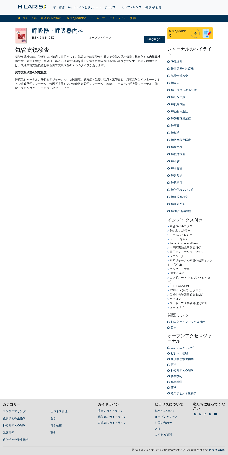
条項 (157, 428)
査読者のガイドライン (112, 422)
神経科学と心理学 (14, 425)
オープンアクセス (166, 416)
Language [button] (153, 39)
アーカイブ (98, 18)
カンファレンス (131, 7)
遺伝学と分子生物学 (15, 439)
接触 (133, 18)
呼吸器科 (176, 61)
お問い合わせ (152, 7)
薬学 (53, 432)
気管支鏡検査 (179, 75)
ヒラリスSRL (217, 450)
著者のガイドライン (110, 410)
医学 (53, 418)
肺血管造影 (177, 204)
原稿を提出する (77, 18)
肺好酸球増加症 (180, 118)
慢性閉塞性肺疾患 (182, 68)
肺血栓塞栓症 (179, 197)
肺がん (175, 83)
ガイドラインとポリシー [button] (83, 7)
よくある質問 (163, 434)
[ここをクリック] (32, 7)
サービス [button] (110, 7)
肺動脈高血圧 (179, 111)
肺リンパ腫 (177, 97)
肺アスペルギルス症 (183, 90)
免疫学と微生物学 (14, 418)
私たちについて (165, 410)
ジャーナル (29, 18)
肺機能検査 (177, 154)
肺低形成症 (177, 104)
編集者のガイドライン (112, 416)
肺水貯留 (176, 168)
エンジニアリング (14, 411)
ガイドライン (117, 18)
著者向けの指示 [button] (51, 18)
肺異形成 (176, 175)
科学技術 (56, 425)
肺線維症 (176, 182)
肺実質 (175, 125)
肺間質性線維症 (180, 211)
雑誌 (61, 7)
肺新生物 (176, 147)
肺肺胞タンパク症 (182, 189)
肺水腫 (175, 161)
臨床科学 (8, 432)
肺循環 (175, 132)
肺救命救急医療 (180, 140)
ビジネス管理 (59, 411)
